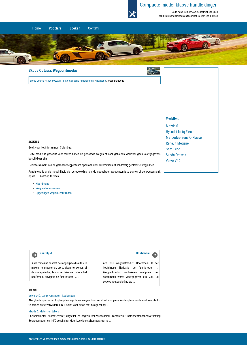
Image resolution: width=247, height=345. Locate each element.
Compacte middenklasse (179, 5)
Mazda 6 (172, 126)
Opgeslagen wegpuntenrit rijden (54, 193)
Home (36, 28)
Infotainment (87, 80)
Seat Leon (173, 149)
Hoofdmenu (42, 183)
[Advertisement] (95, 110)
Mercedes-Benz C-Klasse (184, 137)
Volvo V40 (173, 160)
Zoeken (74, 28)
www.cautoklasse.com (73, 339)
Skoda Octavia (37, 80)
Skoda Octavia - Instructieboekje (62, 80)
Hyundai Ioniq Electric (181, 132)
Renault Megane (177, 143)
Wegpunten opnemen (48, 188)
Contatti (93, 28)
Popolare (55, 28)
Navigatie (101, 80)
